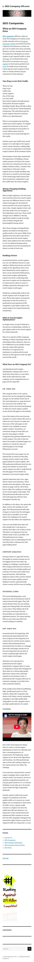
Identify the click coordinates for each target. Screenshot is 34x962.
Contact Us (8, 838)
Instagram (24, 41)
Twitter (13, 44)
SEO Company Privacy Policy (14, 845)
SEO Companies (10, 840)
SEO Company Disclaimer (13, 843)
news (4, 66)
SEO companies (8, 36)
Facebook (6, 44)
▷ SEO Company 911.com (16, 6)
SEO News (8, 848)
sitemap (5, 858)
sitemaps (6, 59)
